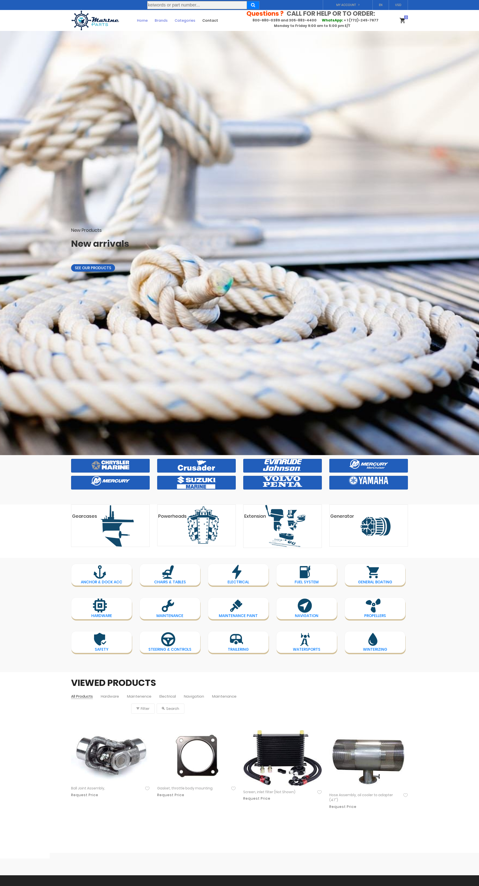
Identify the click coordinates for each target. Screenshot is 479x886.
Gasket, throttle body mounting (185, 788)
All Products (82, 696)
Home (142, 20)
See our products (93, 263)
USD (398, 5)
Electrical (167, 696)
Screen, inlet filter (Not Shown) (269, 791)
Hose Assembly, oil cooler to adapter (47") (361, 797)
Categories (185, 20)
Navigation (194, 696)
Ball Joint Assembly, (88, 788)
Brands (161, 20)
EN (380, 5)
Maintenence (139, 696)
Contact (210, 20)
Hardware (110, 696)
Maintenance (224, 696)
